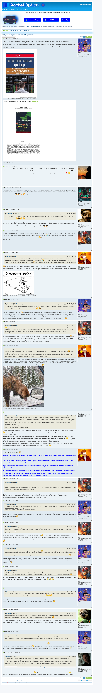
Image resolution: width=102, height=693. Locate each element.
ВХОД (66, 19)
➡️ (26, 30)
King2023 (8, 635)
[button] (87, 37)
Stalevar (8, 256)
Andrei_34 (8, 303)
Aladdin (8, 656)
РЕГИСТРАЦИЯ (52, 19)
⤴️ (13, 30)
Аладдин (8, 415)
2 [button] (85, 36)
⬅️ (19, 30)
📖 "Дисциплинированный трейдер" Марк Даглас (18, 35)
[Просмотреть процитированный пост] (18, 213)
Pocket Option (5, 682)
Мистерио (8, 325)
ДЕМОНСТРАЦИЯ (33, 19)
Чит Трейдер (9, 213)
